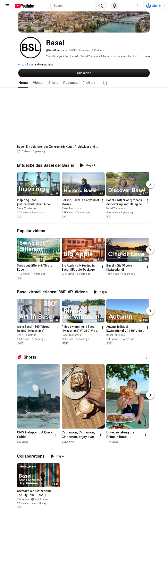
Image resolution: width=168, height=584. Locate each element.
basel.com (27, 64)
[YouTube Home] (24, 5)
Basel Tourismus (26, 208)
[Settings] (137, 5)
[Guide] (7, 5)
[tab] (23, 83)
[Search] (100, 6)
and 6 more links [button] (43, 64)
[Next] (150, 184)
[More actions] (58, 201)
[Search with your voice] (114, 6)
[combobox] (73, 5)
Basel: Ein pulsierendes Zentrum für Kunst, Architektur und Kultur (58, 146)
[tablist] (84, 83)
